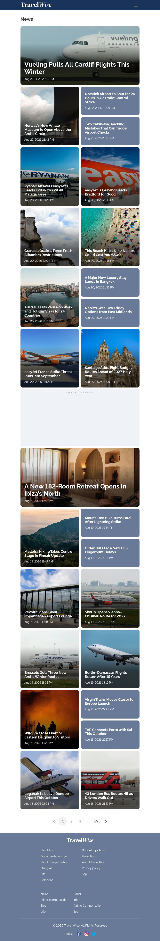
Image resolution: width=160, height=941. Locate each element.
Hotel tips (88, 856)
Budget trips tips (93, 850)
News (44, 894)
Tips (43, 905)
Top (84, 874)
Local (77, 894)
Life (43, 874)
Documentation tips (54, 856)
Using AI (46, 868)
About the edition (93, 862)
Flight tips (47, 850)
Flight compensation (54, 862)
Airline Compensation (88, 905)
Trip (76, 900)
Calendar (47, 880)
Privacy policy (91, 868)
